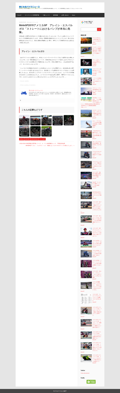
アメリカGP (42, 139)
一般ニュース (46, 15)
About (73, 15)
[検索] (99, 29)
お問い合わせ (65, 15)
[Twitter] (20, 100)
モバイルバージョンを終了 (60, 391)
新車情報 (55, 15)
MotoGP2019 (34, 139)
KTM (94, 127)
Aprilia (22, 139)
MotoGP (19, 15)
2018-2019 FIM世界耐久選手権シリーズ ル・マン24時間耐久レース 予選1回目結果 (42, 143)
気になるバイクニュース (32, 22)
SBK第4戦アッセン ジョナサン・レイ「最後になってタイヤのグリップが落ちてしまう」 (49, 145)
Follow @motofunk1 (85, 373)
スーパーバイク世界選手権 (32, 15)
